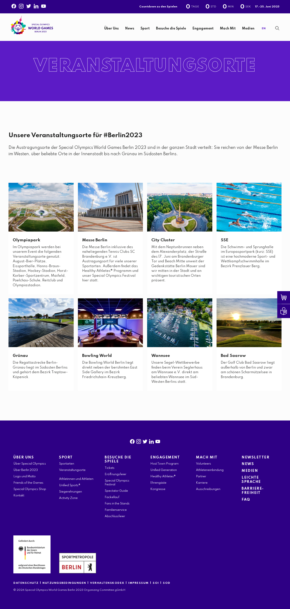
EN (264, 28)
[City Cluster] (179, 207)
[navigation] (158, 29)
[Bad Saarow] (249, 322)
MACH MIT (206, 457)
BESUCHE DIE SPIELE (118, 460)
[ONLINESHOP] (287, 297)
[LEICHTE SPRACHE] (287, 311)
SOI (156, 583)
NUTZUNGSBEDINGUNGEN (64, 583)
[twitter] (145, 440)
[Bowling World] (110, 322)
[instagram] (138, 440)
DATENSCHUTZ (26, 583)
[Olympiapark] (41, 207)
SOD (166, 583)
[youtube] (158, 440)
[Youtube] (43, 5)
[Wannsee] (179, 322)
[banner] (145, 27)
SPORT (66, 457)
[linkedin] (151, 440)
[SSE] (249, 207)
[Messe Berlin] (110, 207)
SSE (224, 240)
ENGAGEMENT (165, 457)
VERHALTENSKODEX (107, 583)
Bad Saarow (233, 356)
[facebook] (132, 440)
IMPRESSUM (138, 583)
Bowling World (97, 356)
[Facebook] (14, 5)
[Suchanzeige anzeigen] (277, 28)
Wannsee (160, 356)
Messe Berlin (94, 240)
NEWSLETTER (255, 457)
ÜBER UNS (23, 457)
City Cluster (163, 240)
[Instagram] (21, 5)
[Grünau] (41, 322)
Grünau (20, 356)
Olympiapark (26, 240)
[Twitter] (28, 5)
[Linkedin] (36, 5)
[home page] (32, 25)
